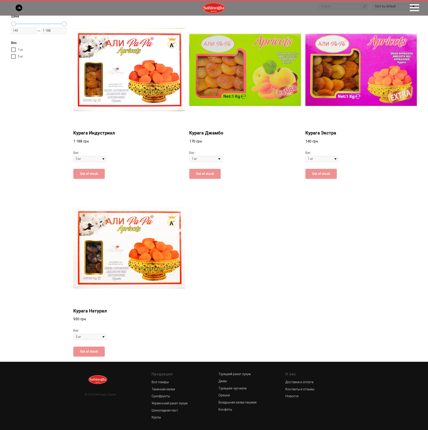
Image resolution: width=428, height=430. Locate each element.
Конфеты (225, 409)
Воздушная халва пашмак (237, 402)
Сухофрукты (161, 396)
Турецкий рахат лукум (234, 374)
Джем (222, 381)
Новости (291, 396)
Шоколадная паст (165, 410)
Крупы (156, 417)
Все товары (160, 382)
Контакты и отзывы (299, 389)
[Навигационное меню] (414, 7)
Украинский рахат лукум (169, 403)
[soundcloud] (19, 10)
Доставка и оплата (299, 382)
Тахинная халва (163, 389)
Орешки (224, 395)
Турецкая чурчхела (232, 388)
